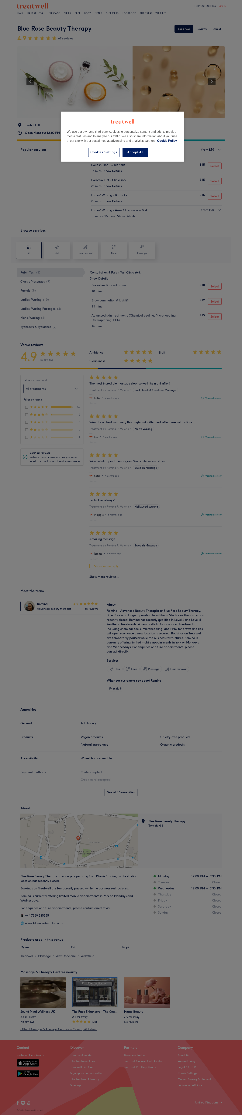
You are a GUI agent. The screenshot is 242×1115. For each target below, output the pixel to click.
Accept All (135, 152)
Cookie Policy (167, 140)
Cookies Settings (103, 152)
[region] (122, 137)
